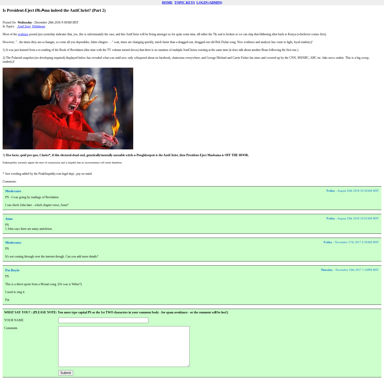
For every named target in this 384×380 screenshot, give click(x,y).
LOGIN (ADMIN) (209, 2)
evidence (23, 34)
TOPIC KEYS (184, 2)
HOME (167, 2)
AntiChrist (24, 26)
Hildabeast (38, 26)
